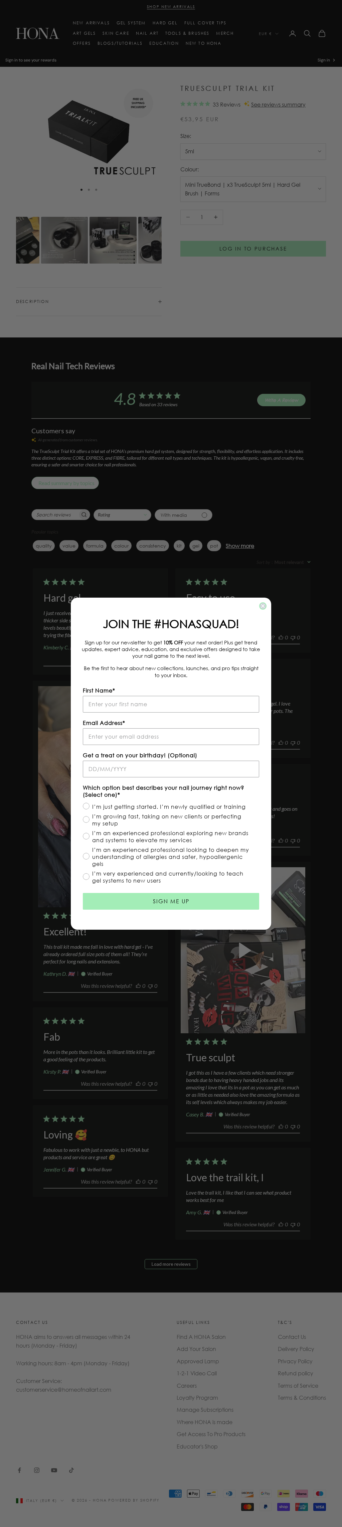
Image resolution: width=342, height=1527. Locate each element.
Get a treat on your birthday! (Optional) (140, 755)
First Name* (99, 690)
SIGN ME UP (171, 901)
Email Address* (104, 722)
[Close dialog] (263, 606)
